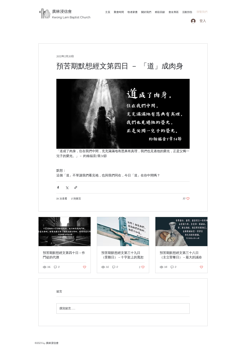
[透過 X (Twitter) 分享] (67, 187)
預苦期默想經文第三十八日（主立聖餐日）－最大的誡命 (181, 254)
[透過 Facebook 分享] (58, 187)
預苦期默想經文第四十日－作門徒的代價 (64, 254)
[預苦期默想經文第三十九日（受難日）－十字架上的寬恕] (123, 231)
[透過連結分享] (75, 187)
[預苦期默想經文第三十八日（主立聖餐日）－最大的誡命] (181, 231)
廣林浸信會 (62, 11)
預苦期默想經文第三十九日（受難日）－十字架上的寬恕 (122, 254)
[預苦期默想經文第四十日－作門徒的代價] (65, 231)
